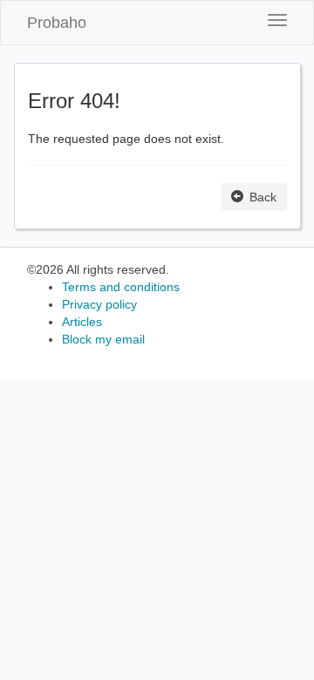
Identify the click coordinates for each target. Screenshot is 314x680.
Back (261, 197)
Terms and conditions (121, 287)
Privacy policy (99, 304)
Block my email (103, 339)
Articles (82, 322)
